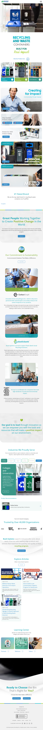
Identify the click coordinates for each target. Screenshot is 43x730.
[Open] (41, 1)
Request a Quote (27, 698)
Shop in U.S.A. (19, 122)
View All (38, 460)
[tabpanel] (21, 482)
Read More (6, 108)
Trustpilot (3, 203)
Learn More (21, 261)
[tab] (4, 460)
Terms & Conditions (33, 727)
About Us (21, 236)
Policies (28, 727)
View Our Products (21, 550)
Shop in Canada (8, 122)
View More (6, 136)
